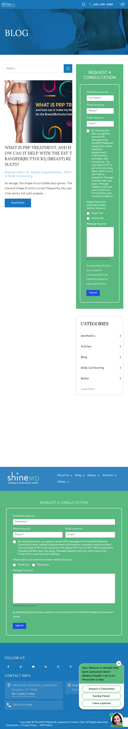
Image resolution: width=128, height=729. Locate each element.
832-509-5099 (103, 4)
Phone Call (97, 218)
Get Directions (23, 694)
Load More (88, 389)
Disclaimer (12, 725)
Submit (93, 293)
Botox (85, 378)
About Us (63, 475)
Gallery (91, 475)
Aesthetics (88, 336)
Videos (61, 482)
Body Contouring (92, 368)
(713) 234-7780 (89, 548)
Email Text (97, 213)
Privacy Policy (29, 725)
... (45, 193)
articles (86, 346)
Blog (84, 357)
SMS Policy (46, 725)
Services (108, 475)
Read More (18, 203)
